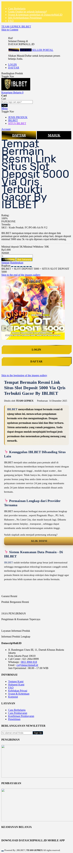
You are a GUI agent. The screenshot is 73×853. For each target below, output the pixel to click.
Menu (4, 108)
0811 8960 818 (29, 662)
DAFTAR (26, 50)
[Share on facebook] (15, 265)
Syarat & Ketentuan (18, 693)
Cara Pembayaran (17, 713)
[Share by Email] (27, 265)
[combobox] (17, 102)
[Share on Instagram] (24, 265)
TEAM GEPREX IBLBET (16, 26)
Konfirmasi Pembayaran (21, 716)
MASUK (13, 50)
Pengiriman (14, 719)
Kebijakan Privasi (17, 690)
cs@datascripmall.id (27, 665)
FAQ (11, 20)
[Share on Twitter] (18, 265)
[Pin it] (21, 265)
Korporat (13, 696)
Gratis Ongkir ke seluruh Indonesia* (27, 11)
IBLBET (12, 409)
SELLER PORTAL (42, 50)
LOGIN (12, 64)
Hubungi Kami (16, 684)
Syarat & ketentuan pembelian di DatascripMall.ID (35, 14)
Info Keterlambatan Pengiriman (25, 17)
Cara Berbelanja (16, 8)
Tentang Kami (15, 681)
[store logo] (15, 89)
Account (6, 129)
